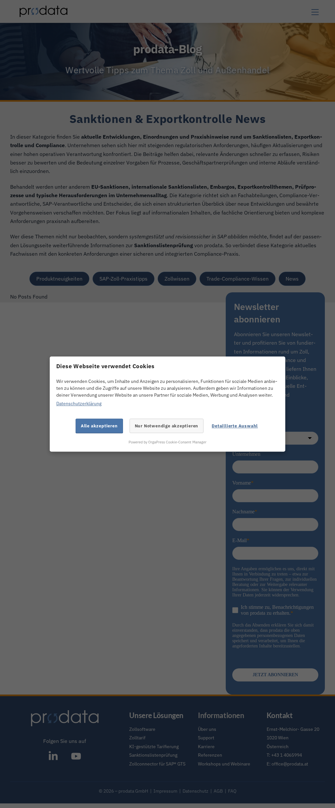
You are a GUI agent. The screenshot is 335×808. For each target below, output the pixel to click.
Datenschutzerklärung (78, 404)
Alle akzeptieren (99, 426)
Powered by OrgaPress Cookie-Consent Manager (167, 442)
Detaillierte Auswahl (235, 426)
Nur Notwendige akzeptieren (167, 426)
